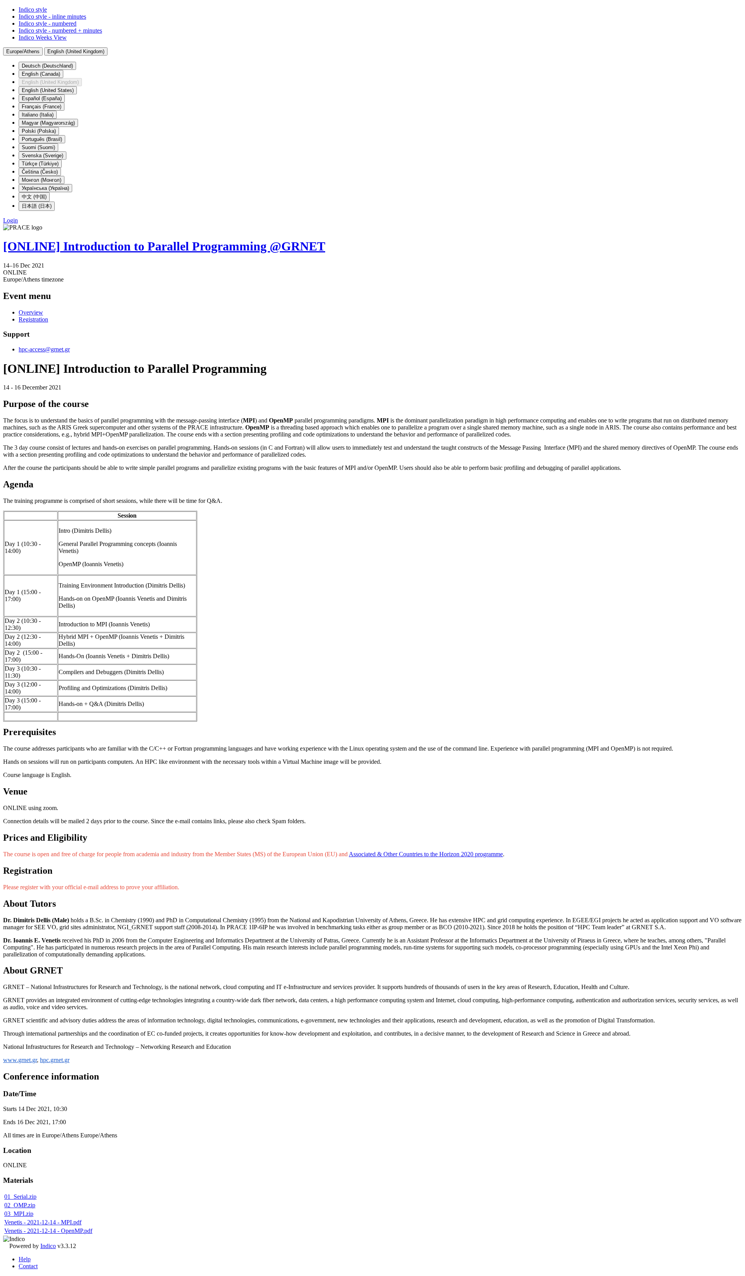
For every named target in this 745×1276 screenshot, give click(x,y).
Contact (28, 1266)
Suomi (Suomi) (38, 147)
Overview (31, 312)
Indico (48, 1246)
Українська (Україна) (45, 188)
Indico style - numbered (47, 23)
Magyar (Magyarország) (48, 123)
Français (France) (41, 107)
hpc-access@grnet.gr (44, 349)
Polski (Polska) (39, 131)
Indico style (33, 9)
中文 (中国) (34, 197)
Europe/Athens (23, 51)
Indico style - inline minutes (52, 16)
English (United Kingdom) (75, 51)
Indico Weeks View (43, 37)
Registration (33, 319)
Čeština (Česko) (40, 172)
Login (10, 220)
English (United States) (48, 90)
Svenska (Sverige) (42, 155)
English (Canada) (41, 74)
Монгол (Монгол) (41, 180)
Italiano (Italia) (38, 115)
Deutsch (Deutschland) (47, 66)
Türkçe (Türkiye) (40, 164)
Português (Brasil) (42, 139)
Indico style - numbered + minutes (60, 30)
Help (25, 1259)
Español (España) (42, 98)
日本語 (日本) (37, 206)
